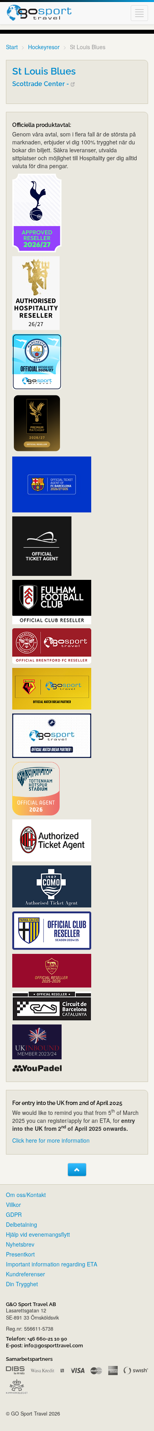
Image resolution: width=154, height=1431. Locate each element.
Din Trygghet (22, 1284)
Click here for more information (51, 1140)
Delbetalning (21, 1224)
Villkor (13, 1204)
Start (12, 47)
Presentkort (20, 1254)
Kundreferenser (25, 1274)
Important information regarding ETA (51, 1264)
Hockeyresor (44, 47)
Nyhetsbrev (20, 1244)
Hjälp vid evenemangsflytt (38, 1234)
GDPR (14, 1214)
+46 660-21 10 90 (47, 1339)
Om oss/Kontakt (26, 1195)
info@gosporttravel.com (53, 1346)
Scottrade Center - (41, 84)
